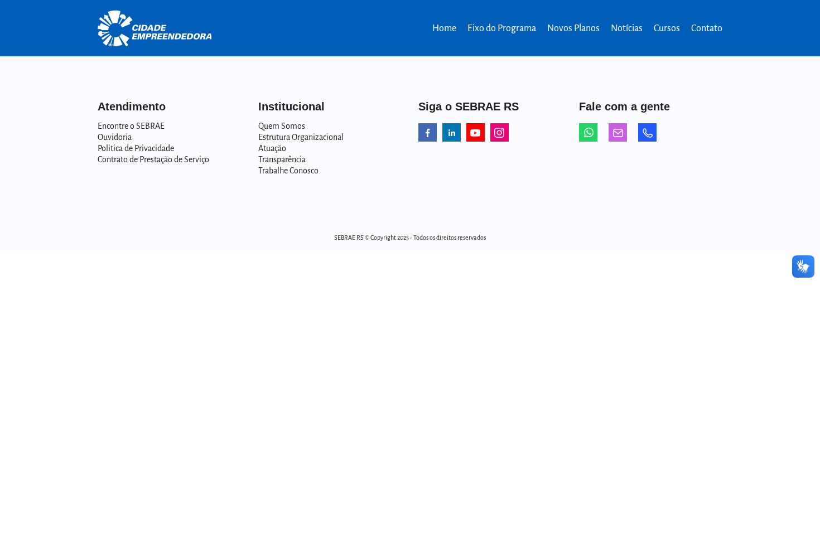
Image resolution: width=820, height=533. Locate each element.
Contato (706, 28)
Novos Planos (573, 28)
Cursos (667, 28)
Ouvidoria (115, 137)
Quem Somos (281, 126)
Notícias (627, 28)
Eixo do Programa (501, 28)
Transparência (282, 159)
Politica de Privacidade (136, 148)
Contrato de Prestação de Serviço (153, 159)
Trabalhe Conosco (288, 170)
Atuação (272, 148)
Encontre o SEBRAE (131, 126)
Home (444, 28)
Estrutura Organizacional (301, 137)
